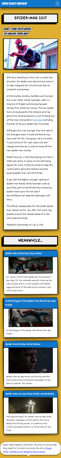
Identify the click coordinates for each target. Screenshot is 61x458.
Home (6, 29)
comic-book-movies (21, 29)
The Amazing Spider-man (15, 33)
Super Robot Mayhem (14, 3)
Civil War (38, 120)
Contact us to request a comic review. (27, 451)
